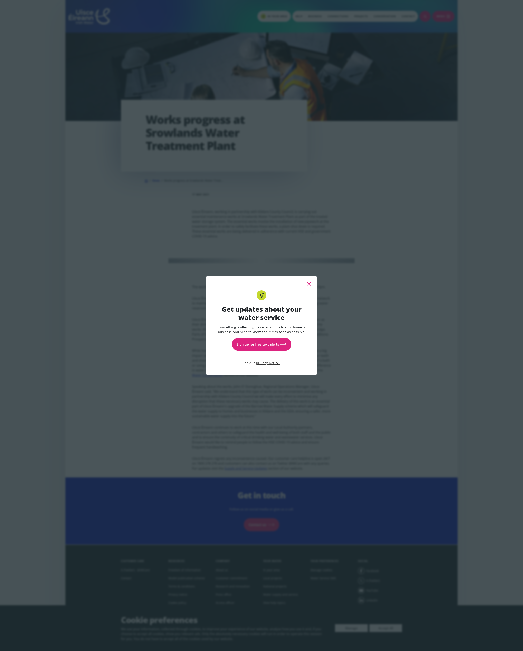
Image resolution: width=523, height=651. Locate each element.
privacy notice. (268, 363)
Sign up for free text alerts (258, 344)
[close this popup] (309, 284)
